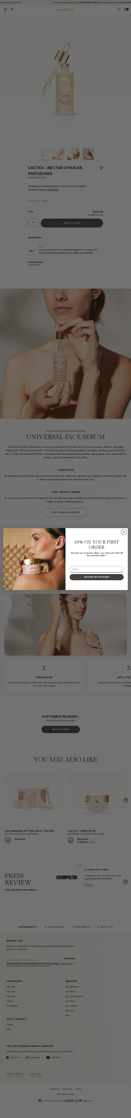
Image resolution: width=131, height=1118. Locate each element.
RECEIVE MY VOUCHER (96, 577)
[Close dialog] (124, 532)
